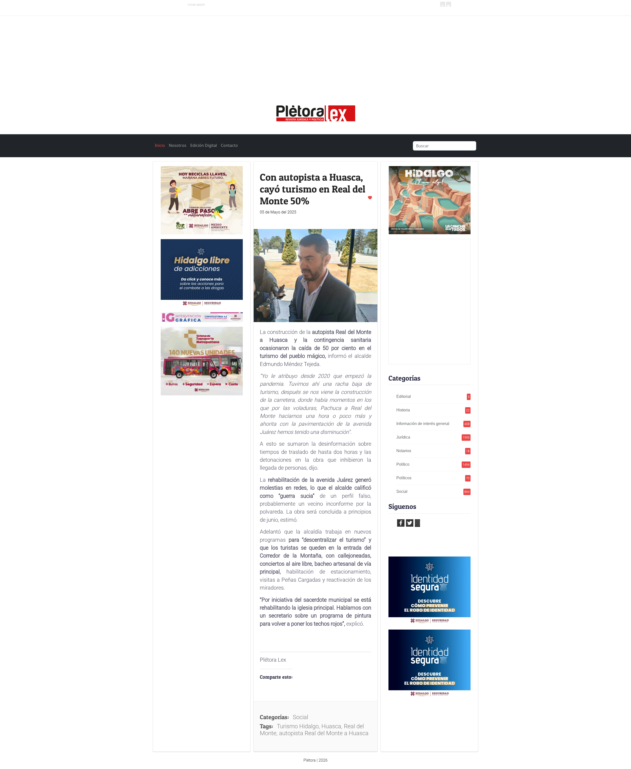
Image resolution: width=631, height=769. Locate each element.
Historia (433, 410)
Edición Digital (203, 145)
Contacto (229, 145)
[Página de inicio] (315, 111)
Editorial (433, 396)
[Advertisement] (315, 52)
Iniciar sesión (196, 4)
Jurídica (433, 437)
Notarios (433, 451)
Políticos (433, 478)
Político (433, 464)
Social (433, 491)
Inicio (160, 145)
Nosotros (177, 145)
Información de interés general (433, 424)
